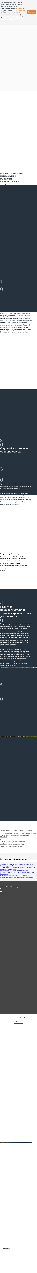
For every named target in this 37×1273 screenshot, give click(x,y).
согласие (19, 8)
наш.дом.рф (3, 836)
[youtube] (1, 892)
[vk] (1, 890)
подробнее (6, 1248)
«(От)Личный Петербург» (14, 561)
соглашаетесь (21, 10)
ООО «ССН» (9, 830)
